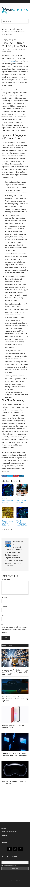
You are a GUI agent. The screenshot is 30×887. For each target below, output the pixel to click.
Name (4, 598)
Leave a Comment (6, 51)
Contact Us (4, 835)
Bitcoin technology (8, 61)
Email (4, 607)
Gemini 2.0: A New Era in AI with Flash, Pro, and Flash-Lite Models (14, 755)
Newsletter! (4, 842)
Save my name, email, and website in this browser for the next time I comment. (14, 629)
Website (5, 615)
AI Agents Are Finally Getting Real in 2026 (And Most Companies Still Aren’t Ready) (15, 672)
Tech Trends (11, 529)
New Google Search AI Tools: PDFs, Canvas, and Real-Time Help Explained (15, 699)
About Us (4, 828)
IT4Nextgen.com (20, 881)
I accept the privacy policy (10, 865)
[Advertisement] (15, 804)
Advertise (4, 838)
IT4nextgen (15, 10)
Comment (6, 580)
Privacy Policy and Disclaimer (9, 831)
